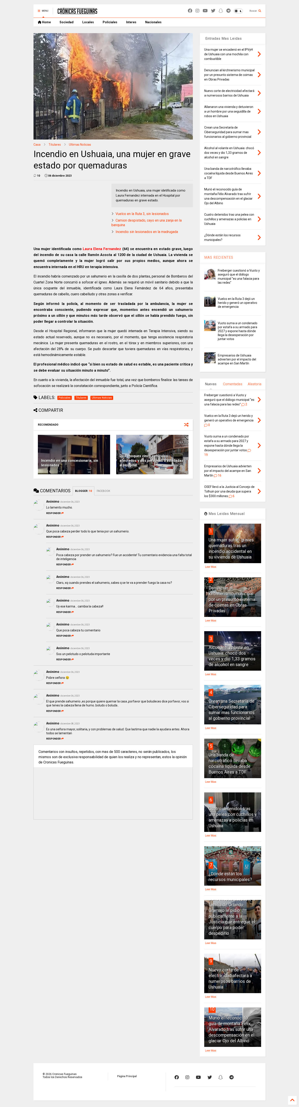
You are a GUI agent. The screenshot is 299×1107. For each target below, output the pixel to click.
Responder (53, 513)
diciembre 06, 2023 (70, 502)
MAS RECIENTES (218, 257)
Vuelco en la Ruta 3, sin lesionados (142, 214)
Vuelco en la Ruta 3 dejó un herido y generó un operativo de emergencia (237, 302)
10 (212, 1009)
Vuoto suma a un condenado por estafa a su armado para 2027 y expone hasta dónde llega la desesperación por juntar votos (237, 331)
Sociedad (67, 22)
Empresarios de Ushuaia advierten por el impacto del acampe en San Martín (237, 359)
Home (46, 22)
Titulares (55, 144)
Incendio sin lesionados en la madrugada (147, 232)
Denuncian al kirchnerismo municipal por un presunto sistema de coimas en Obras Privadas (232, 599)
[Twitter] (213, 11)
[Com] (231, 1077)
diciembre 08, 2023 (70, 723)
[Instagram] (197, 11)
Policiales (110, 22)
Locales (88, 22)
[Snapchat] (221, 11)
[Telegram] (228, 11)
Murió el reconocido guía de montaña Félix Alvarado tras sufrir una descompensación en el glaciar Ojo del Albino (231, 1029)
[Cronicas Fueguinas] (77, 12)
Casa (36, 144)
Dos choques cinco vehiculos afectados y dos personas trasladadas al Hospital (151, 460)
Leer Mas (210, 566)
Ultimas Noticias (80, 144)
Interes (131, 22)
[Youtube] (205, 11)
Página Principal (127, 1076)
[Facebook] (190, 11)
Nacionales (153, 22)
